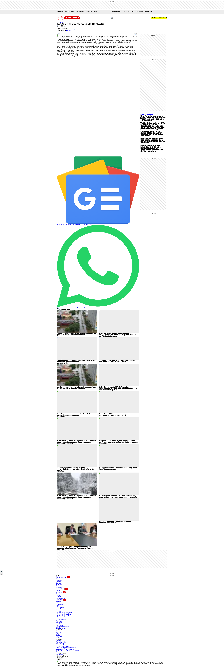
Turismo (58, 586)
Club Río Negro (129, 12)
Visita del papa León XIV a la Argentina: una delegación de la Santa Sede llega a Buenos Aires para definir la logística (152, 126)
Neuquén (71, 12)
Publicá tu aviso (61, 642)
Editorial (59, 611)
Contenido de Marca (62, 626)
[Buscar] (62, 18)
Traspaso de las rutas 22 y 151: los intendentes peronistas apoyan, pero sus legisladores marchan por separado (119, 442)
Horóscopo (60, 604)
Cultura (58, 595)
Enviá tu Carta (61, 619)
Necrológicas (139, 12)
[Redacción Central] (57, 25)
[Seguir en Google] (57, 35)
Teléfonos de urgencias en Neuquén (67, 652)
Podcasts (59, 622)
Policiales (59, 621)
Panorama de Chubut (63, 615)
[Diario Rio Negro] (57, 661)
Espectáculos (61, 598)
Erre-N (59, 596)
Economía (59, 584)
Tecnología (60, 607)
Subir (59, 659)
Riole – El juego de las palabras (66, 647)
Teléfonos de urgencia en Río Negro (67, 650)
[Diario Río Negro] (112, 18)
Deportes (59, 594)
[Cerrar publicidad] (1, 571)
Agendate (60, 592)
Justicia (59, 581)
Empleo (58, 640)
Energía (58, 583)
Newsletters (62, 589)
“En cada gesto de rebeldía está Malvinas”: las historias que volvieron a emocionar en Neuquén (118, 496)
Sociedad (60, 22)
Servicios (59, 587)
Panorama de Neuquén (64, 612)
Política (58, 579)
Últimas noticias (62, 12)
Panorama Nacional (63, 617)
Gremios (59, 580)
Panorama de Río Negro (64, 614)
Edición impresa (61, 628)
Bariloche (82, 12)
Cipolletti (89, 12)
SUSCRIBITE (159, 18)
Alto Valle (59, 632)
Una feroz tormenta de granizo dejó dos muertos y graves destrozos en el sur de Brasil (153, 118)
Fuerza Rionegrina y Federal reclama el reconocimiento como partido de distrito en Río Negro (75, 469)
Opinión (58, 610)
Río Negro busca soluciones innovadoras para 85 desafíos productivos (118, 468)
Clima (58, 603)
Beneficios (59, 654)
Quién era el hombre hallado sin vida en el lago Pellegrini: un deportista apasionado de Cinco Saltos (151, 148)
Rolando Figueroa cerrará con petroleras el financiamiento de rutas (115, 522)
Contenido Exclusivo (62, 625)
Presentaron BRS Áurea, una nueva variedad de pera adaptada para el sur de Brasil (153, 140)
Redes (58, 590)
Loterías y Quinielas (62, 645)
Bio (58, 605)
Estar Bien (61, 600)
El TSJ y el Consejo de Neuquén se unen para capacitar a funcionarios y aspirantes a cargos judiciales (75, 548)
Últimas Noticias (63, 577)
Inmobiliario (60, 624)
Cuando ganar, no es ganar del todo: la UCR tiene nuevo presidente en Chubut (151, 133)
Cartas (59, 618)
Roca (76, 12)
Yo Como (59, 608)
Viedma (95, 12)
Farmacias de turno (62, 646)
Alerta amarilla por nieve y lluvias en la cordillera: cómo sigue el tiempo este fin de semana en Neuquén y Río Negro (76, 442)
